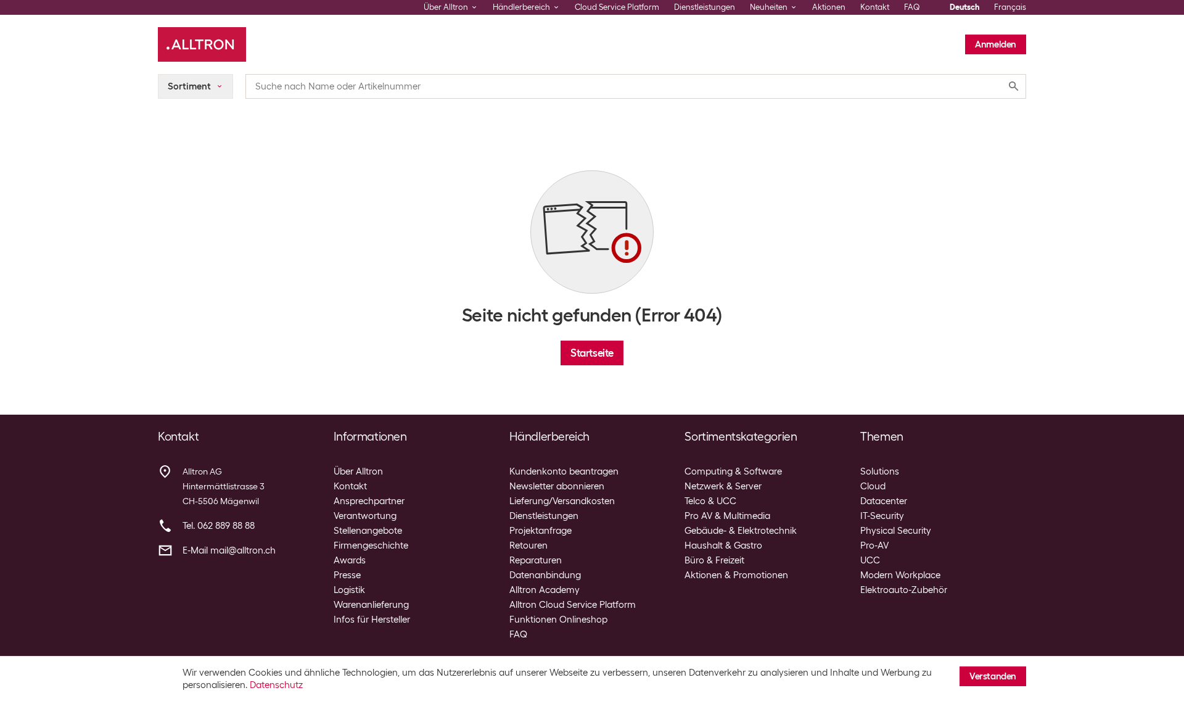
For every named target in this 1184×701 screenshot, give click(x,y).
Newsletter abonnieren (556, 486)
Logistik (349, 589)
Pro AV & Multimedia (727, 515)
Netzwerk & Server (723, 486)
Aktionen (828, 7)
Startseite (592, 353)
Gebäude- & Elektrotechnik (740, 530)
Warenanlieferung (371, 604)
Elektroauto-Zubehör (903, 589)
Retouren (528, 545)
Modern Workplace (900, 575)
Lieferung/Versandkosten (562, 501)
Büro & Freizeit (714, 560)
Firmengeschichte (371, 545)
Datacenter (883, 501)
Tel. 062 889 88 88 (219, 525)
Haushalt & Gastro (723, 545)
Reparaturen (535, 560)
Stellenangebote (368, 530)
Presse (347, 575)
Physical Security (895, 530)
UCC (870, 560)
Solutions (879, 471)
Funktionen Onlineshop (558, 619)
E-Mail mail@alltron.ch (229, 550)
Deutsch (964, 7)
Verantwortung (365, 515)
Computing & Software (733, 471)
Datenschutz (276, 685)
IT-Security (882, 515)
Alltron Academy (544, 589)
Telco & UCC (710, 501)
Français (1010, 7)
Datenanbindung (545, 575)
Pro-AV (874, 545)
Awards (350, 560)
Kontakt (874, 7)
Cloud (873, 486)
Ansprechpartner (369, 501)
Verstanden (992, 676)
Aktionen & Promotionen (736, 575)
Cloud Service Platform (617, 7)
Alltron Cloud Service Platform (572, 604)
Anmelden (995, 44)
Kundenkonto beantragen (564, 471)
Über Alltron (358, 471)
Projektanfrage (540, 530)
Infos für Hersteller (372, 619)
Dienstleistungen (704, 7)
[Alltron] (202, 44)
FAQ (912, 7)
